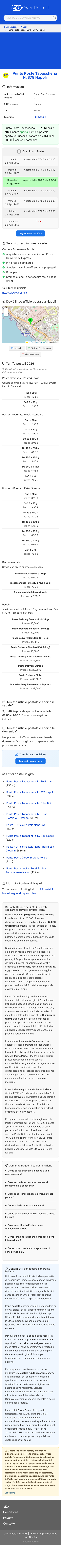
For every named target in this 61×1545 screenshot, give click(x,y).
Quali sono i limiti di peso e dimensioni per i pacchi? (29, 1195)
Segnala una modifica (30, 233)
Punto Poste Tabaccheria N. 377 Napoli (29, 792)
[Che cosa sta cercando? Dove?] (54, 18)
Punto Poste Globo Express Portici (27, 857)
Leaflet (30, 342)
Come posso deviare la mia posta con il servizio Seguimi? (27, 1250)
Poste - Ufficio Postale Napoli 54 (26, 824)
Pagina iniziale (10, 27)
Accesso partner (30, 1541)
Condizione (10, 1492)
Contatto (9, 1523)
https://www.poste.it (14, 292)
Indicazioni (18, 348)
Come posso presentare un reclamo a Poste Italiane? (30, 1215)
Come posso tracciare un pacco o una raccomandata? (27, 1172)
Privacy (8, 1518)
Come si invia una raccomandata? (26, 1205)
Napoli (24, 27)
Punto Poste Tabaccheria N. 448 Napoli (30, 835)
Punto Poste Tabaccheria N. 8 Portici (28, 803)
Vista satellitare (32, 354)
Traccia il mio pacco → (30, 761)
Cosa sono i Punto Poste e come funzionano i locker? (24, 1227)
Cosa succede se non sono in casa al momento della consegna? (26, 1184)
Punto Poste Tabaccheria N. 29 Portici (29, 781)
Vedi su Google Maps (41, 348)
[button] (30, 321)
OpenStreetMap (42, 342)
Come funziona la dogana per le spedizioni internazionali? (29, 1238)
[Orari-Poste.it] (30, 7)
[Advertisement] (30, 51)
